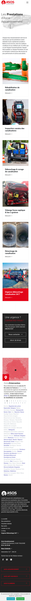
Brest (23, 463)
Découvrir (8, 93)
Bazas (22, 412)
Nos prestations (5, 521)
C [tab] (9, 401)
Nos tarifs (4, 526)
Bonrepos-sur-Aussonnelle (11, 449)
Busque (13, 469)
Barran (6, 412)
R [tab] (16, 403)
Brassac (6, 463)
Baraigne (12, 410)
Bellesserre (7, 433)
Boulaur (19, 451)
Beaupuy (18, 418)
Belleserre (21, 431)
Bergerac (22, 435)
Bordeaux (22, 449)
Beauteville (18, 420)
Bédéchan (13, 471)
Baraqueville (19, 410)
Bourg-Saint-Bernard (10, 459)
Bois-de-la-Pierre (16, 443)
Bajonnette (7, 408)
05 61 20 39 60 (15, 340)
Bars (9, 412)
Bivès (12, 441)
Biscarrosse (7, 441)
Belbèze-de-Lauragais (10, 426)
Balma (18, 408)
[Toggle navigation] (27, 2)
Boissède (6, 445)
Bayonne (17, 412)
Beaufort (15, 414)
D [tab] (11, 401)
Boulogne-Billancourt (10, 455)
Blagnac (17, 441)
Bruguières (7, 469)
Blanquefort (7, 443)
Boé (11, 461)
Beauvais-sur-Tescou (10, 422)
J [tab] (23, 401)
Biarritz (15, 439)
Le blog (3, 531)
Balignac (13, 408)
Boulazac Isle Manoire (10, 453)
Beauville (19, 422)
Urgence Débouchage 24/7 (9, 533)
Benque (11, 435)
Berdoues (17, 435)
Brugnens (17, 467)
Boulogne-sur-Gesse (9, 457)
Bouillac (14, 451)
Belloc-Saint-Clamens (17, 433)
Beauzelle (6, 424)
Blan (22, 441)
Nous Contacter (6, 548)
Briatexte (10, 465)
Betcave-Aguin (8, 439)
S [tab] (18, 403)
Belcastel (19, 428)
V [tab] (24, 403)
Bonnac (19, 445)
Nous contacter (14, 334)
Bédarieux (7, 471)
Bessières (22, 437)
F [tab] (15, 401)
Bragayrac (16, 461)
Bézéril (11, 475)
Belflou (6, 430)
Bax (13, 412)
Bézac (22, 473)
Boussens (7, 461)
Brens (14, 463)
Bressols (18, 463)
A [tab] (4, 401)
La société (4, 519)
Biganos (20, 439)
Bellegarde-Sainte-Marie (11, 431)
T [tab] (20, 403)
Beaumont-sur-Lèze (9, 418)
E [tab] (13, 401)
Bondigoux (13, 445)
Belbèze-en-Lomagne (10, 428)
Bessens (16, 437)
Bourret (18, 459)
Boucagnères (7, 451)
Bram (21, 461)
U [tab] (22, 403)
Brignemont (19, 465)
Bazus (11, 414)
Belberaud (13, 424)
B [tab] (7, 401)
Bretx (5, 465)
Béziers (6, 475)
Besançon (11, 437)
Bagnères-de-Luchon (15, 406)
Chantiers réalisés (6, 523)
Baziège (6, 414)
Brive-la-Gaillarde (9, 467)
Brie (14, 465)
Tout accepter (20, 598)
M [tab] (5, 403)
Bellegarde (12, 430)
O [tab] (9, 403)
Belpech (6, 435)
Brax (10, 463)
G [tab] (17, 401)
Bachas (6, 406)
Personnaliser (10, 598)
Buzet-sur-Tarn (20, 469)
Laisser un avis (5, 528)
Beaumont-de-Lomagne (10, 416)
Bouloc (19, 453)
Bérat (18, 473)
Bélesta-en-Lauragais (10, 473)
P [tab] (11, 403)
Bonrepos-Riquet (8, 447)
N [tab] (7, 403)
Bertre (5, 437)
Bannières (7, 410)
